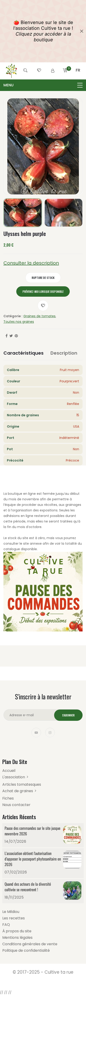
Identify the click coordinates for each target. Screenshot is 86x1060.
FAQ (6, 924)
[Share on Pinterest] (16, 336)
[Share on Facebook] (7, 336)
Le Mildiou (10, 911)
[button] (78, 76)
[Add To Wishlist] (43, 305)
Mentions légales (17, 937)
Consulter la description (31, 263)
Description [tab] (63, 353)
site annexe (32, 543)
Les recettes (13, 918)
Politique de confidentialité (26, 950)
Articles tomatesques (21, 784)
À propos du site (16, 931)
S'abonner (68, 715)
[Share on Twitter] (11, 336)
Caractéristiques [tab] (23, 353)
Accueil (8, 770)
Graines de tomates (39, 316)
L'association (13, 777)
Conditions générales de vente (29, 944)
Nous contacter (16, 804)
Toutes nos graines (18, 321)
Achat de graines (17, 791)
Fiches (8, 798)
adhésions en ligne (18, 515)
